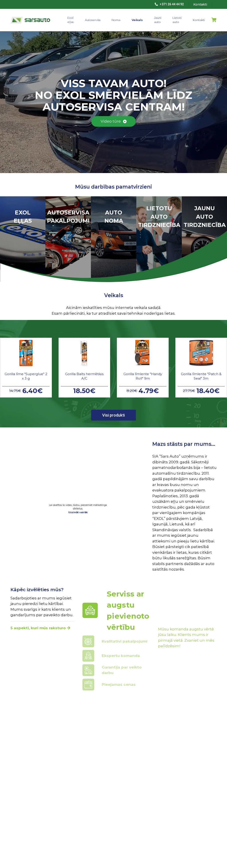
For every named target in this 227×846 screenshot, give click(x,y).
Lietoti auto (177, 20)
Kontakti (199, 20)
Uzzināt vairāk (78, 512)
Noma (116, 20)
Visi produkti (113, 415)
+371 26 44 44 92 (171, 4)
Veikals (137, 20)
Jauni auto (157, 20)
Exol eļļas (70, 20)
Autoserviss (92, 20)
